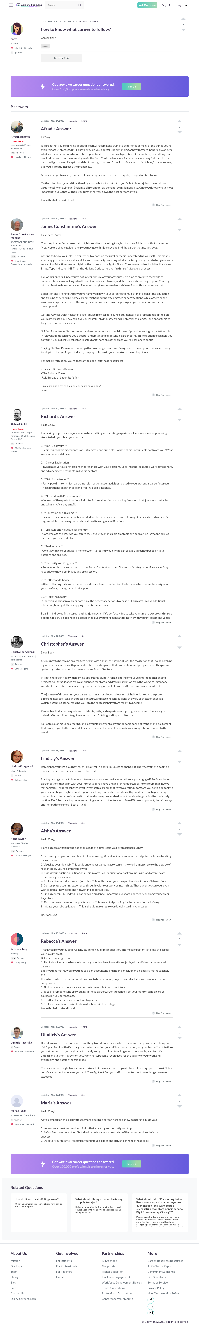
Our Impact (17, 1266)
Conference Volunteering (117, 1298)
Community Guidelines (161, 1271)
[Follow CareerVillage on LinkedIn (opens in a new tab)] (151, 1306)
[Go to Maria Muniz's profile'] (18, 1102)
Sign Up (166, 5)
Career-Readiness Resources (165, 1260)
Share (95, 21)
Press (14, 1288)
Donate (60, 1277)
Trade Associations (113, 1288)
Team (14, 1271)
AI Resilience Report (160, 1266)
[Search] (79, 5)
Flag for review (162, 204)
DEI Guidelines (157, 1277)
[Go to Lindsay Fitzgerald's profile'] (18, 757)
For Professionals (66, 1266)
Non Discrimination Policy (163, 1293)
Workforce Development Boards (122, 1282)
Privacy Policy (156, 1288)
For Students (64, 1260)
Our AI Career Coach (23, 1298)
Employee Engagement (116, 1277)
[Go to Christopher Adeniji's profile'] (18, 643)
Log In (180, 5)
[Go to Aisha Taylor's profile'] (18, 830)
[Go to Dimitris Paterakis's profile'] (18, 1034)
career (45, 46)
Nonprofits (108, 1266)
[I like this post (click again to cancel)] (183, 19)
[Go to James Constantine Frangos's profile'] (18, 225)
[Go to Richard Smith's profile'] (18, 415)
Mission (15, 1260)
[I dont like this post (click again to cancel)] (183, 29)
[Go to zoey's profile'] (18, 30)
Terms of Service (158, 1282)
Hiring (14, 1277)
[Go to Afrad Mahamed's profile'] (18, 128)
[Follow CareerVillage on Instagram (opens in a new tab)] (151, 1313)
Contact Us (17, 1293)
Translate (83, 21)
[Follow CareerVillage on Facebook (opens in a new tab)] (151, 1300)
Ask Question (147, 5)
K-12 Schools (109, 1260)
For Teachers (64, 1271)
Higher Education (112, 1271)
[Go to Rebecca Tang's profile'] (18, 940)
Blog (13, 1282)
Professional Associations (117, 1293)
